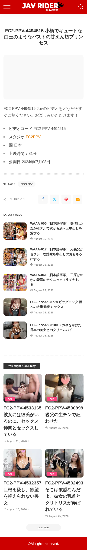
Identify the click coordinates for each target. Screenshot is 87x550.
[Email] (77, 199)
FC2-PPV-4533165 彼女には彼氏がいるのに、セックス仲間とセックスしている (22, 421)
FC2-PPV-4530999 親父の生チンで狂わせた (64, 415)
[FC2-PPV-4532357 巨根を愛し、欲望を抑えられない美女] (22, 463)
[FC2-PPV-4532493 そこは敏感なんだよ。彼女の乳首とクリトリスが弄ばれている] (64, 463)
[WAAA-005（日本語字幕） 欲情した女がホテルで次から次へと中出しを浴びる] (15, 231)
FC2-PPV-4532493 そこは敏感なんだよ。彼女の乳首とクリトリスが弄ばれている (64, 496)
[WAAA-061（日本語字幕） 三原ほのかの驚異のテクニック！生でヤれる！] (15, 282)
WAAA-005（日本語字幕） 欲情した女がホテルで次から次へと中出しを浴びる (56, 228)
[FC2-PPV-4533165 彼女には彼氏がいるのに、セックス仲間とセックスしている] (22, 388)
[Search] (81, 7)
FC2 (10, 399)
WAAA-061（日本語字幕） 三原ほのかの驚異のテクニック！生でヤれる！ (56, 279)
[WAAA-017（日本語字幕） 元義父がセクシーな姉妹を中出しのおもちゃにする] (15, 257)
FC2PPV (33, 137)
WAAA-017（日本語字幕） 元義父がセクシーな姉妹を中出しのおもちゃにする (56, 254)
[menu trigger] (9, 7)
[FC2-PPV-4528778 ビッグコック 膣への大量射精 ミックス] (15, 307)
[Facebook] (43, 199)
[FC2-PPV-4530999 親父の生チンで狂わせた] (64, 388)
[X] (54, 199)
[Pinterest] (66, 199)
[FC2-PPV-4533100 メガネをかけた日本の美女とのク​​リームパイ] (15, 330)
